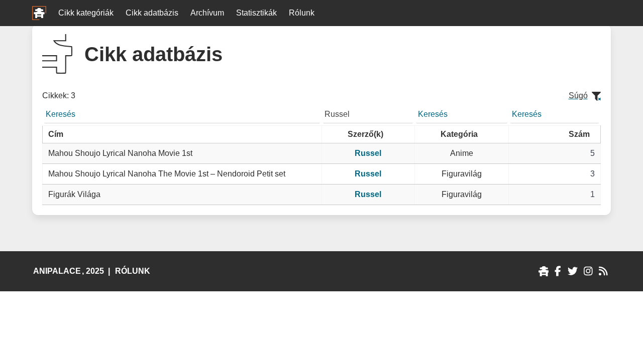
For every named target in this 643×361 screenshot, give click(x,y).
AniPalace (57, 271)
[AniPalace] (544, 271)
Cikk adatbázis (152, 13)
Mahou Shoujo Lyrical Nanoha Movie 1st (120, 153)
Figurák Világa (74, 194)
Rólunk (301, 13)
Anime (461, 153)
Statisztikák (256, 13)
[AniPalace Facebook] (558, 271)
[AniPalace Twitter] (573, 271)
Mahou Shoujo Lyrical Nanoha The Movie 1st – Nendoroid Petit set (166, 173)
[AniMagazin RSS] (603, 271)
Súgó (578, 95)
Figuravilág (462, 173)
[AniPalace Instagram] (588, 271)
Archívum (207, 13)
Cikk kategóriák (86, 13)
